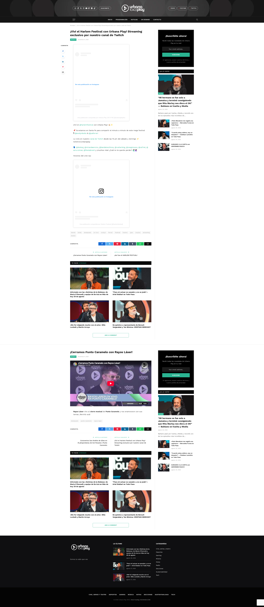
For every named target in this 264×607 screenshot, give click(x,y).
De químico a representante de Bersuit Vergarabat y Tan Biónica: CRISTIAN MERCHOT (132, 326)
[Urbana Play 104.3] (135, 8)
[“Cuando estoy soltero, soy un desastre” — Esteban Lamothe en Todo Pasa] (163, 135)
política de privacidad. (179, 62)
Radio (158, 565)
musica (138, 232)
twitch (73, 236)
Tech (157, 575)
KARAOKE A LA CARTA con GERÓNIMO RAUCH (180, 145)
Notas (161, 93)
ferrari (110, 232)
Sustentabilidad (161, 572)
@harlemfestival (86, 125)
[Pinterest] (63, 67)
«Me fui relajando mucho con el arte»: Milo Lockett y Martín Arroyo (87, 326)
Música (73, 39)
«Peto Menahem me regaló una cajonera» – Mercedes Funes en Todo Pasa (182, 123)
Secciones (159, 568)
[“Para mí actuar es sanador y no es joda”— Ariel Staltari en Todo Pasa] (132, 278)
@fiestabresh (89, 150)
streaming (146, 232)
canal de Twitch (96, 139)
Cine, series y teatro (163, 549)
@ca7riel (141, 147)
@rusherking (120, 147)
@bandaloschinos (106, 147)
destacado (87, 232)
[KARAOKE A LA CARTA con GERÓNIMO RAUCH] (163, 147)
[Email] (63, 72)
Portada (72, 25)
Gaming (158, 555)
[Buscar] (197, 19)
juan (131, 232)
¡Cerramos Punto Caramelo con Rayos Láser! (90, 255)
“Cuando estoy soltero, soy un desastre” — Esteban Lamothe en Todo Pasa (182, 134)
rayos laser (98, 421)
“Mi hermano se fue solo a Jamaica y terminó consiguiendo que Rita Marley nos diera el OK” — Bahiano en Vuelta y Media (175, 101)
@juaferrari (93, 133)
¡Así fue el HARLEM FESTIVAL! (125, 255)
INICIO (110, 19)
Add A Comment (111, 335)
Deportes (159, 552)
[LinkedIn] (63, 62)
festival (117, 232)
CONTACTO (157, 19)
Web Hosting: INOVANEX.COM (140, 600)
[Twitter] (63, 56)
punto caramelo (86, 421)
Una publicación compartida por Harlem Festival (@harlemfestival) (101, 224)
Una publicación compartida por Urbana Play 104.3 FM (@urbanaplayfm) (101, 117)
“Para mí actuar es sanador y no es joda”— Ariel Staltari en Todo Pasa (130, 293)
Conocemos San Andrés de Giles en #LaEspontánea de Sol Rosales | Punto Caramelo (92, 443)
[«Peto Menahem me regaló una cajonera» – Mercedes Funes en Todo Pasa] (163, 123)
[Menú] (74, 19)
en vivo (96, 232)
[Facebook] (63, 51)
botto (79, 232)
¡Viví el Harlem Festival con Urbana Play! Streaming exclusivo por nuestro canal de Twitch (130, 443)
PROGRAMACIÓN (121, 19)
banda (73, 232)
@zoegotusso (131, 147)
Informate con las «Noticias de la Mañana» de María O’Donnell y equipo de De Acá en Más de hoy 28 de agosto (89, 294)
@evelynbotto (81, 133)
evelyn (103, 232)
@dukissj (79, 147)
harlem (125, 232)
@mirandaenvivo (91, 147)
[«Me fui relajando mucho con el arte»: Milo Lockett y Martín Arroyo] (89, 311)
